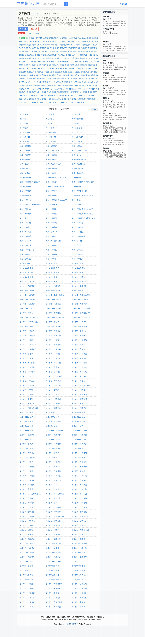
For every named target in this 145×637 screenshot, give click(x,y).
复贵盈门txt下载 (48, 102)
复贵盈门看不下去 (56, 68)
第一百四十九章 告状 (53, 335)
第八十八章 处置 (25, 245)
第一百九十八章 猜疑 (79, 408)
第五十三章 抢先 (51, 191)
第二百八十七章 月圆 (53, 543)
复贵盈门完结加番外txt (43, 58)
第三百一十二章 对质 (79, 579)
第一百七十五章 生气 (27, 376)
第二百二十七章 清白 (53, 453)
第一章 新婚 (24, 114)
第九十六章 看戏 (77, 254)
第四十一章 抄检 (51, 173)
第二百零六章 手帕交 (53, 421)
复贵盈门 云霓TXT (25, 51)
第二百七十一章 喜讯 (27, 521)
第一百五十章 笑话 (78, 335)
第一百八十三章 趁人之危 (81, 385)
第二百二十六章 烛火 (27, 453)
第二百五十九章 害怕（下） (29, 503)
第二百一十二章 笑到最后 (55, 430)
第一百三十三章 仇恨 (27, 313)
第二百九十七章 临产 (79, 557)
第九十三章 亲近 (77, 250)
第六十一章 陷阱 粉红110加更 (30, 204)
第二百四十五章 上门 (53, 480)
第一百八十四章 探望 (27, 390)
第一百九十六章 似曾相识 (29, 408)
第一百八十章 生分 (78, 381)
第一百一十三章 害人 (53, 281)
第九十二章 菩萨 (51, 250)
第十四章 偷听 (51, 132)
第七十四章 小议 (51, 222)
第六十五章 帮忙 (51, 209)
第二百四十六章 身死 (79, 480)
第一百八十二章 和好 (53, 385)
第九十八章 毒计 (51, 259)
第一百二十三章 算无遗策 (81, 295)
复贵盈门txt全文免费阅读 (57, 65)
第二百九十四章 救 (78, 552)
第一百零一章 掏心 (52, 263)
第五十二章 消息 (25, 191)
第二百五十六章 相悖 (27, 498)
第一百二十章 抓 (77, 290)
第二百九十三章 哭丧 (53, 552)
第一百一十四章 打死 (79, 281)
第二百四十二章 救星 (53, 475)
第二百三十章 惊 (51, 457)
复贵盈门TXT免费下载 (57, 61)
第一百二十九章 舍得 (79, 304)
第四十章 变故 (25, 173)
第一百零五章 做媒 (78, 268)
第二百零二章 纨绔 (26, 417)
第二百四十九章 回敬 (79, 485)
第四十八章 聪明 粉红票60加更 (83, 182)
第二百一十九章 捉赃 (79, 439)
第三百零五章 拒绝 (52, 570)
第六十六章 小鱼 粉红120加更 (82, 209)
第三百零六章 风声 (78, 570)
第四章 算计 (24, 119)
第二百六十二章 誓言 (27, 507)
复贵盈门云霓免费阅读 (75, 82)
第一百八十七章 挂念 (27, 394)
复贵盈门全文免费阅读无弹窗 (32, 102)
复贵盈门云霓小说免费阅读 (58, 75)
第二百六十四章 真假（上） (81, 507)
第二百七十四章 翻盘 (27, 525)
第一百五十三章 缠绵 (79, 340)
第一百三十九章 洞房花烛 (29, 322)
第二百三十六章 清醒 (27, 466)
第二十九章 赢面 (51, 155)
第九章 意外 (76, 123)
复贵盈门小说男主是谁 (48, 78)
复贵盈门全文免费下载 (64, 78)
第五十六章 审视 (51, 195)
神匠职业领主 (108, 123)
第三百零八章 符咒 (52, 575)
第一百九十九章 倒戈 (27, 412)
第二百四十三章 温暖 (79, 475)
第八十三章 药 (51, 236)
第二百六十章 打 (51, 503)
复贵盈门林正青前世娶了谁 (59, 51)
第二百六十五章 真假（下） (29, 512)
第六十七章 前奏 (25, 213)
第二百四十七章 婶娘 (27, 485)
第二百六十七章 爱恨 (79, 512)
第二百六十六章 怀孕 (53, 512)
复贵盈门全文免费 (72, 65)
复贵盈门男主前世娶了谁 (44, 95)
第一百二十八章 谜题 (53, 304)
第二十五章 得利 (25, 150)
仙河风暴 (106, 148)
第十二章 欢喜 (77, 128)
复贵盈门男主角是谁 (62, 102)
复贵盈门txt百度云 (54, 99)
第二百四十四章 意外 (27, 480)
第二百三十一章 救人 (79, 457)
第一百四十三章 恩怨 (53, 326)
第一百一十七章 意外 (79, 286)
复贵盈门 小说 (50, 82)
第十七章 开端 (51, 137)
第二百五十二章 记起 (79, 489)
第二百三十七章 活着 (79, 466)
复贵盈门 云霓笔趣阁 (29, 61)
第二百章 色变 (51, 412)
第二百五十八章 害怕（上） (81, 498)
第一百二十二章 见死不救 (55, 295)
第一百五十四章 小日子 (28, 344)
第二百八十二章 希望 (79, 534)
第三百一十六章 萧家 (27, 588)
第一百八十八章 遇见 (53, 394)
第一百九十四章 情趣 (53, 403)
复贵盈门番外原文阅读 (26, 55)
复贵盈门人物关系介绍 (76, 72)
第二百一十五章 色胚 (53, 435)
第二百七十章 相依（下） (81, 516)
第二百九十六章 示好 (53, 557)
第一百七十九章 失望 (53, 381)
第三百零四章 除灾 (26, 570)
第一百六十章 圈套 (26, 353)
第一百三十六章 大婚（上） (29, 317)
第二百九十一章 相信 (79, 548)
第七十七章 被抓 (51, 227)
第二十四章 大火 (77, 146)
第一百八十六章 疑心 (79, 390)
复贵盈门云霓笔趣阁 (72, 58)
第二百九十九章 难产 (53, 561)
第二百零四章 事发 (78, 417)
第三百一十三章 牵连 (27, 584)
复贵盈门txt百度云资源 (46, 72)
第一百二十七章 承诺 (27, 304)
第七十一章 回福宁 (52, 218)
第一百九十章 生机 (26, 399)
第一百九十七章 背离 (53, 408)
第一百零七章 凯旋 (52, 272)
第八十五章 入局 (25, 241)
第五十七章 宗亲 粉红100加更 (82, 195)
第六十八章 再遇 (51, 213)
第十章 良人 (24, 128)
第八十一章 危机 (77, 232)
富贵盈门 (79, 89)
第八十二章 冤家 (25, 236)
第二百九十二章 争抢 (27, 552)
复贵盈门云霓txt (45, 85)
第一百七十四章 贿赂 (79, 372)
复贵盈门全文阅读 (30, 65)
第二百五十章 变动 (26, 489)
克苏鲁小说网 (28, 3)
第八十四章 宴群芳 (78, 236)
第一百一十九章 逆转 (53, 290)
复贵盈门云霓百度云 (41, 75)
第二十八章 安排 (25, 155)
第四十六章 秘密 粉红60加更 (30, 182)
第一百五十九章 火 (78, 349)
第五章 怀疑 (50, 119)
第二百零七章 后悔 (78, 421)
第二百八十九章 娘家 (27, 548)
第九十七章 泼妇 (25, 259)
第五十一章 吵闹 (77, 186)
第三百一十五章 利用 (79, 584)
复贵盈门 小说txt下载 (75, 95)
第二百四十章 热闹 (78, 471)
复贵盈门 (45, 99)
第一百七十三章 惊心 (53, 372)
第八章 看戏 (50, 123)
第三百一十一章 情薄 (53, 579)
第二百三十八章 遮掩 (27, 471)
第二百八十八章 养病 (79, 543)
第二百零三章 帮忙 (52, 417)
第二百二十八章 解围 (79, 453)
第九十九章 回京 (77, 259)
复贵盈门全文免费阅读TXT (35, 82)
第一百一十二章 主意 (27, 281)
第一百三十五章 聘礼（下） (81, 313)
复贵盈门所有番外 (35, 92)
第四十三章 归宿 (25, 177)
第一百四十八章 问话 (27, 335)
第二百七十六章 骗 (78, 525)
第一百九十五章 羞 (78, 403)
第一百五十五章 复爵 (53, 344)
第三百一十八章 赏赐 (79, 588)
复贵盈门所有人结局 (58, 55)
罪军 (104, 60)
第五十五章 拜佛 (25, 195)
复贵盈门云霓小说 (56, 89)
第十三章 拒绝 (25, 132)
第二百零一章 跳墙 (78, 412)
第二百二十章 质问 (26, 444)
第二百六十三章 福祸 (53, 507)
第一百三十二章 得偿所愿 (81, 308)
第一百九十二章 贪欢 (79, 399)
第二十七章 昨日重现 (79, 150)
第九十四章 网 (25, 254)
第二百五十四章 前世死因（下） (57, 494)
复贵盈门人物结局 (33, 85)
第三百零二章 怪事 (52, 566)
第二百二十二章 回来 (79, 444)
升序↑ (95, 109)
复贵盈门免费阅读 (69, 89)
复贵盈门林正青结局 (63, 48)
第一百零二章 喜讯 (78, 263)
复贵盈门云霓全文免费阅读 (77, 75)
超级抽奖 (106, 98)
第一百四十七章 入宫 (79, 331)
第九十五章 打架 (51, 254)
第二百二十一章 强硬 (53, 444)
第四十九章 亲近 (25, 186)
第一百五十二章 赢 (52, 340)
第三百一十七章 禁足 (53, 588)
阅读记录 (123, 3)
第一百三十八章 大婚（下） (81, 317)
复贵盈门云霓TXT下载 (74, 55)
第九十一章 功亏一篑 (27, 250)
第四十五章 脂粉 (77, 177)
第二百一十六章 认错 (79, 435)
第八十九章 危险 (51, 245)
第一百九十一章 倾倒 (53, 399)
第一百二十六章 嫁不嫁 (80, 299)
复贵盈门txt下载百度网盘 (40, 89)
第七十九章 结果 (25, 232)
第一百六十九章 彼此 (27, 367)
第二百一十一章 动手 (27, 430)
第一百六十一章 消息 (53, 353)
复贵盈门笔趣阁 (61, 82)
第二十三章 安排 (51, 146)
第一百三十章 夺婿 (26, 308)
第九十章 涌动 (77, 245)
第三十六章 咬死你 (78, 164)
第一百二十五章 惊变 (53, 299)
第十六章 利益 (25, 137)
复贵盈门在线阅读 (61, 72)
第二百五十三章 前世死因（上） (31, 494)
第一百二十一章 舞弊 (27, 295)
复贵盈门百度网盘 (89, 95)
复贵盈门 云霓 (88, 82)
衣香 (104, 110)
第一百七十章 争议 (52, 367)
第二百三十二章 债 (26, 462)
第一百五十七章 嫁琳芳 (28, 349)
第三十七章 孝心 (25, 168)
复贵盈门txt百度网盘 (60, 95)
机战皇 (105, 85)
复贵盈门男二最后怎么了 (41, 51)
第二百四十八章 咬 (52, 485)
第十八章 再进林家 (78, 137)
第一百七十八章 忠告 (27, 381)
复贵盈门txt (76, 99)
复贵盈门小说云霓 (25, 68)
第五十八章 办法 (25, 200)
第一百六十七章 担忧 (53, 363)
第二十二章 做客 (25, 146)
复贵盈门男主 (85, 99)
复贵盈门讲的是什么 (70, 68)
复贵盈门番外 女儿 (57, 58)
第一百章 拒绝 (25, 263)
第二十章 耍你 (51, 141)
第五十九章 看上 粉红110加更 (56, 200)
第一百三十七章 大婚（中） (55, 317)
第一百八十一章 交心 (27, 385)
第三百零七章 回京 (26, 575)
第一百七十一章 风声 (79, 367)
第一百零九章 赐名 (26, 277)
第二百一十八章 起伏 (53, 439)
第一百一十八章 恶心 (27, 290)
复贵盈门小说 (68, 92)
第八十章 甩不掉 (51, 232)
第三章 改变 (76, 114)
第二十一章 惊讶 (77, 141)
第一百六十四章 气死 (53, 358)
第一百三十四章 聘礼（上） (55, 313)
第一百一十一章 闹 (78, 277)
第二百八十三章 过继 (27, 539)
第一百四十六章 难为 (53, 331)
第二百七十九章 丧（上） (81, 530)
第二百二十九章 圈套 (27, 457)
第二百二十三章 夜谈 (27, 448)
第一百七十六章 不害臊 (54, 376)
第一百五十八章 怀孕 (53, 349)
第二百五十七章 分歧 (53, 498)
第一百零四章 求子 (52, 268)
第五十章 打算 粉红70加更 (55, 186)
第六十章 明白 (77, 200)
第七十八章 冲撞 (77, 227)
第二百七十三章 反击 (79, 521)
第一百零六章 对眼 (26, 272)
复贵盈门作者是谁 (75, 51)
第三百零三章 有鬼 (78, 566)
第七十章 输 (24, 218)
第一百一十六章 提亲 (53, 286)
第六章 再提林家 (77, 119)
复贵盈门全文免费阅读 (81, 92)
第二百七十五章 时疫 (53, 525)
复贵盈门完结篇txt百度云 (40, 68)
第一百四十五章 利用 (27, 331)
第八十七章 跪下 (77, 241)
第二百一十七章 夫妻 (27, 439)
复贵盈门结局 (23, 92)
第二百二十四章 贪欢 (53, 448)
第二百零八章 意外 (26, 426)
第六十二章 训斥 (51, 204)
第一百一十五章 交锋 (27, 286)
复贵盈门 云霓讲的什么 (86, 68)
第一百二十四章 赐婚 (27, 299)
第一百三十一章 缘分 (53, 308)
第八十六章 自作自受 (53, 241)
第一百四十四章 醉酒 (79, 326)
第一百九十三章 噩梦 (27, 403)
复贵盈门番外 (66, 99)
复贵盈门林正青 (57, 92)
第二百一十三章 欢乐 (79, 430)
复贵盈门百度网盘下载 (26, 58)
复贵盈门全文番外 (33, 78)
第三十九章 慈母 (77, 168)
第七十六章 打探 (25, 227)
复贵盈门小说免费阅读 (91, 89)
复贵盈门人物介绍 (74, 85)
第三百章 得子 (77, 561)
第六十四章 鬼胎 (25, 209)
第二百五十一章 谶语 (53, 489)
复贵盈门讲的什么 (35, 99)
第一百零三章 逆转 (26, 268)
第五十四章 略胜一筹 (79, 191)
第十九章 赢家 (25, 141)
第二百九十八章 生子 (27, 561)
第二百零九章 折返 (52, 426)
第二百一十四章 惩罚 (27, 435)
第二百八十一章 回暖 (53, 534)
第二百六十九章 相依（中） (55, 516)
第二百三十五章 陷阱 (53, 466)
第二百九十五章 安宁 (27, 557)
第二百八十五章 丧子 (79, 539)
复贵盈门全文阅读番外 (81, 78)
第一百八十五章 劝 (52, 390)
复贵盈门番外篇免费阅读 (88, 65)
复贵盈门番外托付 (77, 48)
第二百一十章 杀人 (78, 426)
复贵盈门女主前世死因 (90, 55)
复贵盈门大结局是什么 (32, 48)
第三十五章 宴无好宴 (53, 164)
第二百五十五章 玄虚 (79, 494)
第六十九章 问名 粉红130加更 (82, 213)
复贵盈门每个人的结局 (60, 85)
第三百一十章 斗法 (26, 579)
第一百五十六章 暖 (78, 344)
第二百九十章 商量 (52, 548)
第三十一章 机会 (25, 159)
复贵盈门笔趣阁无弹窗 (43, 55)
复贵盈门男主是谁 (27, 75)
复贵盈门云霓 (30, 95)
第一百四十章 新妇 (52, 322)
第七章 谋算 (24, 123)
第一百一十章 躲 (51, 277)
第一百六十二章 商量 (79, 353)
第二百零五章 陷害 (26, 421)
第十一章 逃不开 (51, 128)
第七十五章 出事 (77, 222)
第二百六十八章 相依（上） (29, 516)
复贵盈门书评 (46, 92)
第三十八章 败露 (51, 168)
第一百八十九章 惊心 (79, 394)
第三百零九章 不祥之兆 (80, 575)
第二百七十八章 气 (52, 530)
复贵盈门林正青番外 (90, 51)
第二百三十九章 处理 (53, 471)
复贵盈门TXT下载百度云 (73, 61)
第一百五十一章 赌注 (27, 340)
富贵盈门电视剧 (42, 61)
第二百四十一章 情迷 (27, 475)
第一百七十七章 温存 (79, 376)
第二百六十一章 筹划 (79, 503)
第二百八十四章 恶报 (53, 539)
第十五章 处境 (77, 132)
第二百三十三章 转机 (53, 462)
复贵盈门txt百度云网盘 (78, 102)
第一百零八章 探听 (78, 272)
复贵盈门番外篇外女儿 (48, 48)
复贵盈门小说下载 (90, 48)
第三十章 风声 (77, 155)
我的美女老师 (108, 136)
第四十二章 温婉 (77, 173)
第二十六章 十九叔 (52, 150)
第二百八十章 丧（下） (28, 534)
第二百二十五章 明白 (79, 448)
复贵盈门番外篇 (42, 65)
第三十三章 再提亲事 (79, 159)
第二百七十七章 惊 (26, 530)
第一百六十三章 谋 (26, 358)
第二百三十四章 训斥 (79, 462)
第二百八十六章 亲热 (27, 543)
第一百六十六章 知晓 (27, 363)
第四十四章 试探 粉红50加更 (56, 177)
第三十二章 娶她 (51, 159)
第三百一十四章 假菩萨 (54, 584)
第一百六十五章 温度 (79, 358)
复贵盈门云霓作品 (87, 85)
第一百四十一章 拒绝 (79, 322)
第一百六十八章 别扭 (79, 363)
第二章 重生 (50, 114)
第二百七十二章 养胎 (53, 521)
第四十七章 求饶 (51, 182)
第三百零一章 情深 (26, 566)
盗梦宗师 (106, 73)
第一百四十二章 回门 (27, 326)
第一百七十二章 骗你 (27, 372)
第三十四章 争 (25, 164)
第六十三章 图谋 (77, 204)
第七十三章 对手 (25, 222)
